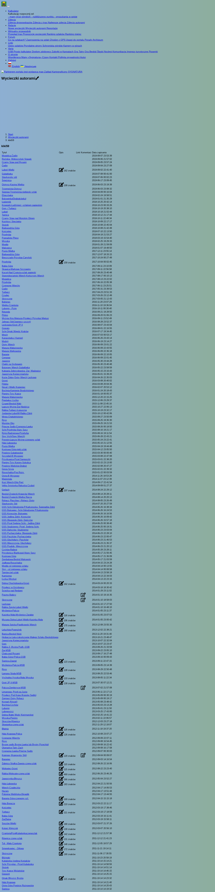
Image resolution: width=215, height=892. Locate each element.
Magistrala (7, 479)
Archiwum (98, 39)
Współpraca (14, 57)
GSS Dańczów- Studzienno (15, 530)
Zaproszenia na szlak (38, 39)
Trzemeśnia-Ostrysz (12, 188)
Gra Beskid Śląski (94, 51)
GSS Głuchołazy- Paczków (15, 539)
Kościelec (6, 231)
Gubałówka (7, 174)
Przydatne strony (33, 45)
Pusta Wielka (8, 251)
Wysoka (6, 241)
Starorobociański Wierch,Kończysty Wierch (23, 275)
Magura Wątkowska (11, 351)
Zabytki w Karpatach (63, 51)
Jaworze (6, 361)
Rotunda (6, 312)
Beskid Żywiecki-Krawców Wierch (18, 494)
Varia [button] (10, 48)
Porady (89, 39)
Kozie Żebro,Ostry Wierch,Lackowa (19, 377)
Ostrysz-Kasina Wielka (13, 184)
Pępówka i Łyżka (10, 400)
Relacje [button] (12, 25)
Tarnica (5, 215)
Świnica (5, 889)
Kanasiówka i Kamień (12, 338)
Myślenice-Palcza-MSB (13, 665)
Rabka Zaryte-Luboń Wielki (15, 607)
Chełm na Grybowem (12, 364)
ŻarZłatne (6, 819)
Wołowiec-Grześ (10, 768)
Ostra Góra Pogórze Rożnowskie (18, 885)
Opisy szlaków (16, 45)
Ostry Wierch (8, 344)
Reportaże (52, 28)
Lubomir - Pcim (9, 308)
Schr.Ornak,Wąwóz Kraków (15, 331)
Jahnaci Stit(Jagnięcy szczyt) (16, 321)
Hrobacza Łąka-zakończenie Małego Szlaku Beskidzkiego (30, 637)
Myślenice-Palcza (10, 610)
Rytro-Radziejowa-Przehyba (15, 433)
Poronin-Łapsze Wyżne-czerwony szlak (21, 439)
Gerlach (5, 489)
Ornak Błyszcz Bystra (12, 878)
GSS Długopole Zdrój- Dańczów (17, 520)
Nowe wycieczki (16, 28)
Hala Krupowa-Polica (12, 734)
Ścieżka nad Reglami (12, 590)
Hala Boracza (8, 803)
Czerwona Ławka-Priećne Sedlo (17, 751)
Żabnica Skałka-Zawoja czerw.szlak (19, 763)
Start (10, 134)
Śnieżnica (6, 180)
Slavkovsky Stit (9, 503)
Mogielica (6, 279)
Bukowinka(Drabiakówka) (14, 198)
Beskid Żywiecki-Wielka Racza (17, 497)
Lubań (5, 211)
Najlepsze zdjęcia (57, 22)
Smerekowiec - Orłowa (13, 848)
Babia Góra (7, 266)
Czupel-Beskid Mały (11, 403)
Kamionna (7, 576)
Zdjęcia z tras (40, 22)
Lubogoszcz (8, 711)
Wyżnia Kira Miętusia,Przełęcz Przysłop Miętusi (25, 318)
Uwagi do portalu (75, 39)
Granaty (6, 328)
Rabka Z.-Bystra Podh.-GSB (16, 647)
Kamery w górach (72, 45)
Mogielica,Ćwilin (9, 155)
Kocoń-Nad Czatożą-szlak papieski (19, 272)
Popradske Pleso (10, 238)
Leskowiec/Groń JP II (12, 325)
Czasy (45, 57)
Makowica (7, 248)
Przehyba (6, 234)
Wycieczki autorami (36, 28)
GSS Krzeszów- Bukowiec (15, 513)
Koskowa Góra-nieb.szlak (14, 449)
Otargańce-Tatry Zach (12, 747)
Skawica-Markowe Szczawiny (16, 269)
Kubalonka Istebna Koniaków (16, 861)
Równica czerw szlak (12, 838)
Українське (30, 66)
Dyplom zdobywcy (42, 51)
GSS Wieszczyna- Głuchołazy (16, 543)
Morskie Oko (8, 423)
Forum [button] (11, 37)
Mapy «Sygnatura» (31, 57)
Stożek (5, 225)
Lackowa (6, 604)
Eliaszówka (7, 195)
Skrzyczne (7, 298)
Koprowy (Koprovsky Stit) (14, 755)
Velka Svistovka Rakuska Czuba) (18, 485)
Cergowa (6, 357)
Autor (83, 57)
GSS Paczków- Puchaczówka (16, 536)
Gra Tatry (79, 51)
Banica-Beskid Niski (12, 634)
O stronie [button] (13, 54)
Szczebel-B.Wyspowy (12, 456)
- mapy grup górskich (19, 16)
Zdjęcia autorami (76, 22)
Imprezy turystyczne (138, 51)
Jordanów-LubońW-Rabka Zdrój (17, 413)
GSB (11, 51)
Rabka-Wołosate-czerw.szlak (16, 773)
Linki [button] (10, 42)
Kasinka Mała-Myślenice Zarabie (18, 615)
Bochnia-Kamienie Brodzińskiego (18, 390)
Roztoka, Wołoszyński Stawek (17, 159)
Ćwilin (5, 165)
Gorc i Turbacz (9, 208)
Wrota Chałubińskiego (12, 416)
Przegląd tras (15, 34)
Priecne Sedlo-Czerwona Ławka (17, 426)
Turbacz (6, 292)
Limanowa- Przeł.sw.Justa (14, 692)
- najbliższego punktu (42, 16)
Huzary (5, 791)
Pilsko (5, 315)
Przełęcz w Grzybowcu (13, 587)
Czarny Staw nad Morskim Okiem (18, 218)
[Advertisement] (107, 107)
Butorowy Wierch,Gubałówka (16, 367)
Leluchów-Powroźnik (12, 629)
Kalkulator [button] (13, 11)
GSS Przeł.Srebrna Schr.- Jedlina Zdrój (21, 523)
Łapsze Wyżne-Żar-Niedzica (15, 407)
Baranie (5, 354)
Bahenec (6, 302)
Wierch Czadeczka (11, 787)
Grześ (5, 380)
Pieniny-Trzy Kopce (11, 393)
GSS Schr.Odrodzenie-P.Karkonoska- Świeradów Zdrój (28, 507)
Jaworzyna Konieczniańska (15, 374)
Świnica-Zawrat (9, 661)
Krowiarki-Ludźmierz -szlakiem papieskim (22, 205)
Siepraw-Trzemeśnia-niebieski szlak (19, 192)
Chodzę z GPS (58, 39)
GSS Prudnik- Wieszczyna (15, 546)
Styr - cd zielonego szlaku (14, 569)
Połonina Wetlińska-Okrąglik (15, 794)
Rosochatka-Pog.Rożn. (13, 472)
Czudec (5, 295)
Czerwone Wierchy (11, 285)
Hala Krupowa (8, 882)
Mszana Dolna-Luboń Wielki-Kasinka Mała (22, 619)
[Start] (4, 5)
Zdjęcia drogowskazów (20, 22)
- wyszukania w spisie (65, 16)
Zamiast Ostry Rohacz (13, 698)
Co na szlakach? (17, 39)
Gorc (4, 644)
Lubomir (6, 708)
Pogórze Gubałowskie (12, 453)
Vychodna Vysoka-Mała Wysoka (18, 677)
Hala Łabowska (9, 443)
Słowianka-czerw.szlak (13, 724)
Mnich (5, 335)
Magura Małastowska (12, 348)
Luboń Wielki (8, 170)
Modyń (5, 341)
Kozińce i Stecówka (11, 221)
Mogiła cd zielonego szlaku (15, 566)
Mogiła (5, 244)
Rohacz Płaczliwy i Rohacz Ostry (18, 500)
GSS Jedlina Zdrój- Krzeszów (16, 516)
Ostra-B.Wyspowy (10, 476)
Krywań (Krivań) (9, 701)
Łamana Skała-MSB (11, 673)
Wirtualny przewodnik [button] (19, 31)
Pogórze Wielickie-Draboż (14, 466)
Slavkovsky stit (9, 177)
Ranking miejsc (73, 34)
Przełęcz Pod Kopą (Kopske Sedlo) (19, 695)
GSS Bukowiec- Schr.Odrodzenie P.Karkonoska (25, 510)
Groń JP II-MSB (9, 682)
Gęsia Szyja (8, 469)
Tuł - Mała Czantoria (12, 843)
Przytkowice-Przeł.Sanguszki (16, 459)
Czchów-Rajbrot (9, 549)
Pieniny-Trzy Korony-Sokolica (16, 462)
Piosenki (153, 51)
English (15, 66)
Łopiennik (6, 202)
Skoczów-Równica (11, 721)
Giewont (6, 874)
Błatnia (5, 728)
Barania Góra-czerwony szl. (15, 798)
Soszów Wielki (9, 823)
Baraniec (6, 759)
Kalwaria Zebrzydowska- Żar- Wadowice (21, 371)
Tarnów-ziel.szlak (10, 572)
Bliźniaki (6, 857)
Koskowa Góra (9, 556)
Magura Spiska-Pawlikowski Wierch (19, 624)
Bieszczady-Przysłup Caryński (17, 257)
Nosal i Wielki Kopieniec (13, 387)
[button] (9, 63)
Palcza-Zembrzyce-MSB (14, 687)
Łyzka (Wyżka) (9, 579)
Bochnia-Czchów (10, 705)
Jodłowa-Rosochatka (12, 562)
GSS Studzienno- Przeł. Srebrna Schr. (20, 526)
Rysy (4, 420)
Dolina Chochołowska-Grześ (15, 583)
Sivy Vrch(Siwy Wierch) (13, 436)
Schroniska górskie (52, 45)
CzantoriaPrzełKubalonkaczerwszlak (19, 833)
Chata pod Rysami (11, 653)
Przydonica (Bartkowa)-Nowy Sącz (19, 553)
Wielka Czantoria (10, 305)
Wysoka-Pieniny (10, 718)
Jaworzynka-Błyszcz (12, 778)
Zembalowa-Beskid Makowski (16, 559)
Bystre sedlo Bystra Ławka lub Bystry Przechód (25, 744)
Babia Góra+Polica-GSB (14, 657)
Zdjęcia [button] (12, 19)
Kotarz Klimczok (10, 828)
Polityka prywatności (69, 57)
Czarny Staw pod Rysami (14, 162)
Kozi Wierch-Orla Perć (13, 482)
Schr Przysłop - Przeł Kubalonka (18, 864)
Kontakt (53, 57)
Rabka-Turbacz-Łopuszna (14, 410)
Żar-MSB (6, 650)
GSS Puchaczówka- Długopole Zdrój (19, 533)
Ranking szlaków (56, 34)
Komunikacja (120, 51)
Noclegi (108, 51)
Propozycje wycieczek (35, 34)
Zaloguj (12, 60)
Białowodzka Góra (10, 228)
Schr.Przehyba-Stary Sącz (15, 430)
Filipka (5, 384)
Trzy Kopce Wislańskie (13, 871)
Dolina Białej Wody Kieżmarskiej (17, 715)
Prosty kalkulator (23, 51)
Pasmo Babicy (9, 595)
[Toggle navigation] (8, 6)
